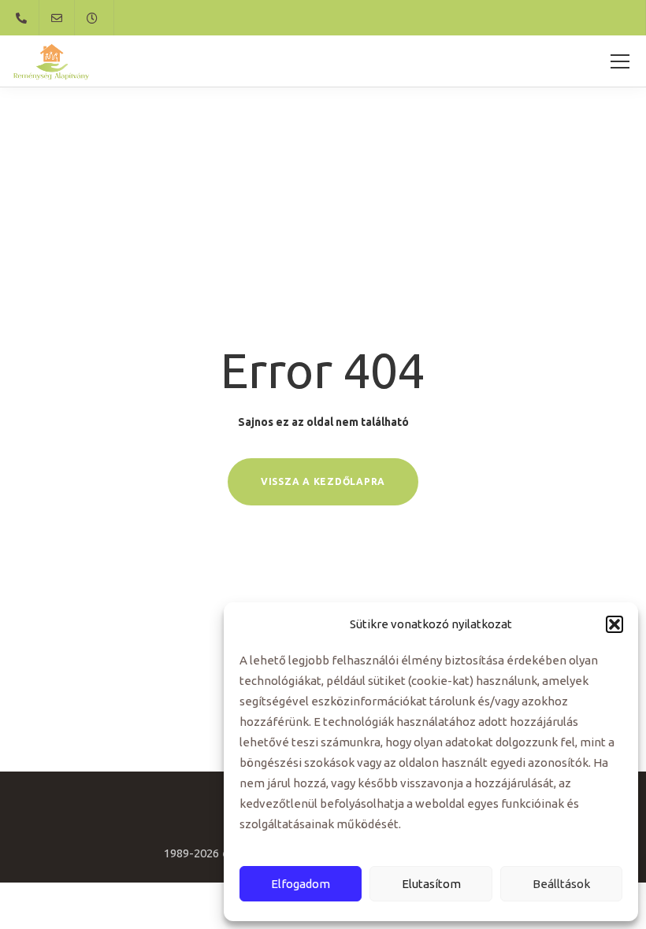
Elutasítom (431, 883)
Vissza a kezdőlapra (323, 481)
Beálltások (561, 883)
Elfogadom (300, 883)
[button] (614, 624)
